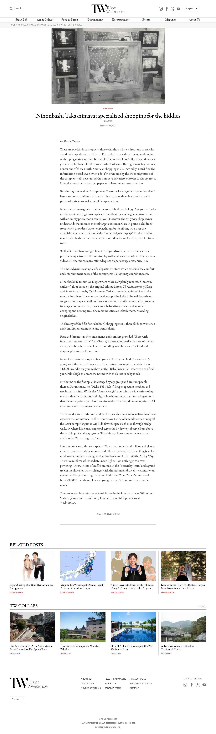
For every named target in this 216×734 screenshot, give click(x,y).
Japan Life (21, 20)
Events (146, 20)
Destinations (95, 20)
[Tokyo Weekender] (29, 687)
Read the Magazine (115, 679)
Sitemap (134, 688)
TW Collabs (15, 654)
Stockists (110, 683)
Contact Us (87, 683)
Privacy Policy (138, 679)
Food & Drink (69, 20)
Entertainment (120, 20)
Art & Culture (45, 20)
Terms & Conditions (141, 683)
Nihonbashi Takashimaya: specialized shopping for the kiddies (50, 25)
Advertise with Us (91, 688)
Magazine (170, 20)
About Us (194, 20)
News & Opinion (16, 593)
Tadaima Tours (113, 688)
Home (13, 25)
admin (109, 121)
